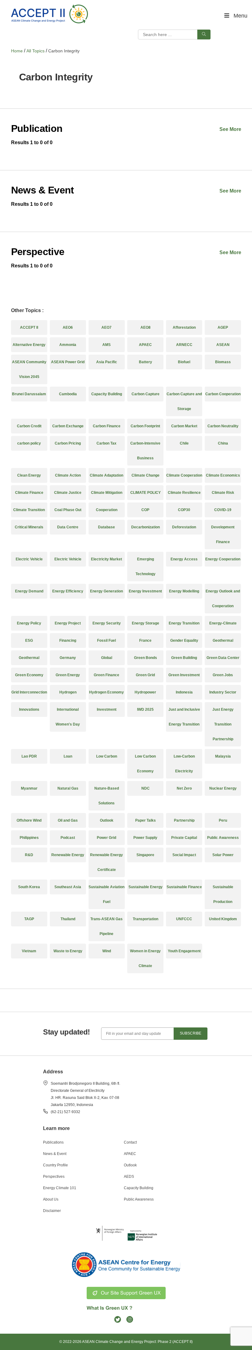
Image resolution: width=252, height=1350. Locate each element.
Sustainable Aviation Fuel (106, 894)
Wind (106, 951)
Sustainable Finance (184, 887)
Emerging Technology (146, 566)
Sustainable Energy (145, 887)
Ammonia (67, 345)
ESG (29, 640)
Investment (106, 709)
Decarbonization (145, 527)
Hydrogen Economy (106, 692)
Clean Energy (29, 475)
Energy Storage (145, 623)
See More (230, 129)
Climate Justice (67, 492)
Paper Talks (145, 820)
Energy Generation (106, 591)
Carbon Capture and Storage (184, 401)
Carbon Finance (106, 426)
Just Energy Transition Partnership (223, 724)
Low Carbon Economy (145, 763)
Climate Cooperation (184, 475)
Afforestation (184, 327)
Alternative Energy (29, 345)
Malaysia (223, 756)
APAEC (145, 345)
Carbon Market (184, 426)
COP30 (184, 510)
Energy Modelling (184, 591)
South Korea (29, 887)
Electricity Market (106, 559)
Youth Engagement (184, 951)
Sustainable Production (223, 894)
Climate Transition (29, 510)
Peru (223, 820)
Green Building (184, 658)
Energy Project (68, 623)
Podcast (68, 838)
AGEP (223, 327)
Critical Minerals (29, 527)
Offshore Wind (29, 820)
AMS (106, 345)
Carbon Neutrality (222, 426)
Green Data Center (223, 658)
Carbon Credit (29, 426)
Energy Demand (29, 591)
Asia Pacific (106, 362)
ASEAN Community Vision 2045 (29, 369)
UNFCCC (184, 919)
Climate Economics (223, 475)
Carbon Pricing (68, 443)
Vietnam (29, 951)
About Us (50, 1199)
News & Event (54, 1154)
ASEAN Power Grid (68, 362)
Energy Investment (145, 591)
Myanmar (29, 788)
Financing (67, 640)
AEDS (129, 1176)
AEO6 (68, 327)
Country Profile (55, 1165)
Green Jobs (223, 675)
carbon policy (29, 443)
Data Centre (67, 527)
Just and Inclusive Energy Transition (184, 716)
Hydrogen (68, 692)
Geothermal (223, 640)
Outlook (106, 820)
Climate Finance (29, 492)
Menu (240, 16)
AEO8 (145, 327)
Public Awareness (223, 838)
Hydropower (145, 692)
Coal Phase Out (67, 510)
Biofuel (184, 362)
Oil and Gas (68, 820)
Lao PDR (29, 756)
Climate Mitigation (106, 492)
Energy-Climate (223, 623)
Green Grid (145, 675)
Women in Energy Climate (145, 958)
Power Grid (106, 838)
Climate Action (68, 475)
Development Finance (222, 534)
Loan (68, 756)
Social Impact (184, 855)
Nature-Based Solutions (106, 795)
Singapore (145, 855)
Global (106, 658)
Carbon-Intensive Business (145, 450)
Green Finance (106, 675)
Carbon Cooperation (223, 394)
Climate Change (145, 475)
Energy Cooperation (222, 559)
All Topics (35, 50)
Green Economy (29, 675)
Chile (184, 443)
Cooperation (106, 510)
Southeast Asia (67, 887)
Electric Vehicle (29, 559)
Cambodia (68, 394)
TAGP (29, 919)
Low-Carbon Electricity (184, 763)
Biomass (223, 362)
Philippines (29, 838)
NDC (145, 788)
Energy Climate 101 (59, 1188)
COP (145, 510)
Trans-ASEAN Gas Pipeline (106, 926)
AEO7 (106, 327)
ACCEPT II (29, 327)
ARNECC (184, 345)
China (223, 443)
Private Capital (184, 838)
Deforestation (184, 527)
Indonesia (184, 692)
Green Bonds (145, 658)
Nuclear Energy (223, 788)
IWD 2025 (145, 709)
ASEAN (223, 345)
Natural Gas (67, 788)
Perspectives (54, 1176)
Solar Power (223, 855)
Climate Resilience (184, 492)
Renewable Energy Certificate (106, 862)
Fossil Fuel (106, 640)
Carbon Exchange (68, 426)
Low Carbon (106, 756)
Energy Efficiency (67, 591)
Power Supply (145, 838)
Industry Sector (222, 692)
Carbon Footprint (145, 426)
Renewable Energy (67, 855)
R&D (29, 855)
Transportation (145, 919)
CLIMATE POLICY (145, 492)
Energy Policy (29, 623)
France (145, 640)
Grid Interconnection (29, 692)
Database (106, 527)
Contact (130, 1142)
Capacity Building (106, 394)
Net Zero (184, 788)
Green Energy (68, 675)
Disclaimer (52, 1211)
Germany (68, 658)
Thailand (68, 919)
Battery (145, 362)
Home (17, 50)
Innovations (29, 709)
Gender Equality (184, 640)
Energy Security (107, 623)
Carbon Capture (145, 394)
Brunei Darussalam (29, 394)
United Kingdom (223, 919)
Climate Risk (223, 492)
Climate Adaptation (106, 475)
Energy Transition (184, 623)
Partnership (184, 820)
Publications (53, 1142)
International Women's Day (68, 716)
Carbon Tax (106, 443)
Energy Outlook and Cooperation (223, 598)
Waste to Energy (67, 951)
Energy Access (184, 559)
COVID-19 (222, 510)
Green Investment (184, 675)
